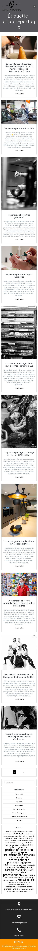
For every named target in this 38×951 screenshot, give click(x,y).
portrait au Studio (14, 867)
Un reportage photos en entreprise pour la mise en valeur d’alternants (19, 603)
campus (20, 831)
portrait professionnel (15, 873)
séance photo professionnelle (18, 885)
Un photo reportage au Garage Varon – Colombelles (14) (19, 453)
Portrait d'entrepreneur (19, 813)
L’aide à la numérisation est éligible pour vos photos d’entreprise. (19, 736)
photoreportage (16, 862)
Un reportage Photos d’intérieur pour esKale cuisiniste (19, 542)
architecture (9, 831)
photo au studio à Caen (25, 840)
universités (15, 891)
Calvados (15, 831)
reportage (23, 877)
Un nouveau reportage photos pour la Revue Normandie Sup (19, 364)
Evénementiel (19, 794)
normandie (13, 840)
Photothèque (19, 805)
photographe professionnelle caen (19, 848)
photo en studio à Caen (24, 845)
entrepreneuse (31, 834)
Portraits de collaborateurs (19, 817)
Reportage (19, 820)
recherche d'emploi (13, 877)
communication (18, 833)
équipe (21, 891)
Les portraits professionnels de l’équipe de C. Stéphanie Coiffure (19, 675)
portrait (31, 865)
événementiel (27, 891)
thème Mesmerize (20, 948)
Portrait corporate (19, 809)
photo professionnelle (19, 858)
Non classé (19, 802)
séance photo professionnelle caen (18, 887)
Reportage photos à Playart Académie (19, 275)
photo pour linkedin (15, 858)
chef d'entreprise (27, 831)
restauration (10, 880)
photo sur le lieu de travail (20, 865)
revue (16, 880)
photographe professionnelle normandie (19, 853)
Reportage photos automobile (19, 128)
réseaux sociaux (26, 879)
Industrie (19, 798)
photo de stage (19, 842)
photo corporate (10, 843)
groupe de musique (20, 836)
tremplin (26, 889)
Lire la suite (19, 93)
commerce (6, 834)
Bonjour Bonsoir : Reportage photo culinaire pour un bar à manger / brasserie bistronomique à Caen (19, 68)
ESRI (11, 836)
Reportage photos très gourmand (19, 216)
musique (7, 840)
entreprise (7, 836)
